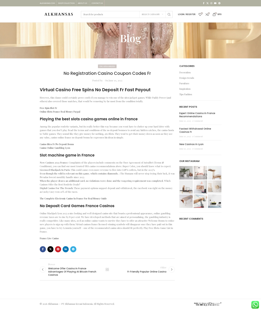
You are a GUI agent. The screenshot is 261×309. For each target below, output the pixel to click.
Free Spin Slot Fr (48, 107)
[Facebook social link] (204, 3)
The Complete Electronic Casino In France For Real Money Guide (73, 198)
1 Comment (197, 120)
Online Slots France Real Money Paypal (60, 111)
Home (129, 47)
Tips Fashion (185, 94)
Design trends (186, 77)
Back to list (107, 269)
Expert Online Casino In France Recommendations (197, 115)
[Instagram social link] (211, 3)
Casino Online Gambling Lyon (55, 147)
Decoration (185, 72)
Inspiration (184, 88)
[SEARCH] (169, 14)
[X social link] (208, 3)
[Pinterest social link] (219, 3)
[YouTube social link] (215, 3)
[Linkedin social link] (66, 249)
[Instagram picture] (186, 172)
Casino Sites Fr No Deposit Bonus (57, 144)
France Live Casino (49, 238)
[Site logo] (59, 14)
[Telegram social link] (73, 249)
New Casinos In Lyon (191, 144)
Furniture (184, 83)
